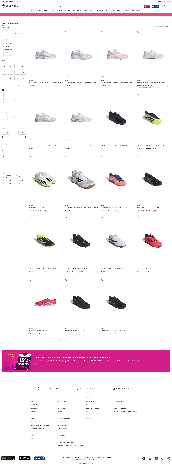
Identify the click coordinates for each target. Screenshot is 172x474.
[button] (12, 1)
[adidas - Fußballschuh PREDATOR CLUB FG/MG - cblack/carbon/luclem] (81, 302)
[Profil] (161, 6)
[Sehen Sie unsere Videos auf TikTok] (162, 458)
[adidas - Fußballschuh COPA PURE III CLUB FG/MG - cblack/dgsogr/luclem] (117, 302)
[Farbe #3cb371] (11, 111)
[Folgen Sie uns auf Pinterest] (169, 458)
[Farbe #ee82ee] (24, 111)
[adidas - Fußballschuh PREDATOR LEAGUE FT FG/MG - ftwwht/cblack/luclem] (153, 117)
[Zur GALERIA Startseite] (10, 6)
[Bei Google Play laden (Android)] (8, 458)
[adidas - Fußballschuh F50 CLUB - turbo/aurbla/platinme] (153, 240)
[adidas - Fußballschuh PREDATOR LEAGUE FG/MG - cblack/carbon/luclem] (81, 240)
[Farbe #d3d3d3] (7, 116)
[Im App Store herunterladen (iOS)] (25, 458)
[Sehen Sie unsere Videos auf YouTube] (156, 458)
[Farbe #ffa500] (24, 116)
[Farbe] (3, 120)
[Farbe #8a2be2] (20, 111)
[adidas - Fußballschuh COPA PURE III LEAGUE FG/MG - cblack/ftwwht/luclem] (45, 240)
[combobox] (160, 26)
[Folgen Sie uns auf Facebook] (144, 458)
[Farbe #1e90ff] (15, 111)
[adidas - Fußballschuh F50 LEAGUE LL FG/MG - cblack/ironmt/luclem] (153, 179)
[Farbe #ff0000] (3, 116)
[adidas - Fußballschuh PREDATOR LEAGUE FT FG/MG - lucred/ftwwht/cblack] (45, 302)
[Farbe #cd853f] (15, 116)
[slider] (2, 137)
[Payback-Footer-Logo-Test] (39, 458)
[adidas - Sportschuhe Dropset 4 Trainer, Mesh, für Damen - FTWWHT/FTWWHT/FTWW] (153, 54)
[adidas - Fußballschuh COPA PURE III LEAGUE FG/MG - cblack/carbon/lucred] (117, 117)
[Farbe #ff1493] (20, 116)
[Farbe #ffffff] (7, 111)
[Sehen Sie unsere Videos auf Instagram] (150, 458)
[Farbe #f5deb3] (11, 116)
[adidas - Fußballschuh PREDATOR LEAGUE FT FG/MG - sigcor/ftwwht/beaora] (117, 179)
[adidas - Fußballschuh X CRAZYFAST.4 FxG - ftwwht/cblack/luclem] (45, 179)
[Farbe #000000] (3, 111)
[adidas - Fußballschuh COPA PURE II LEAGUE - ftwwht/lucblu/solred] (117, 240)
